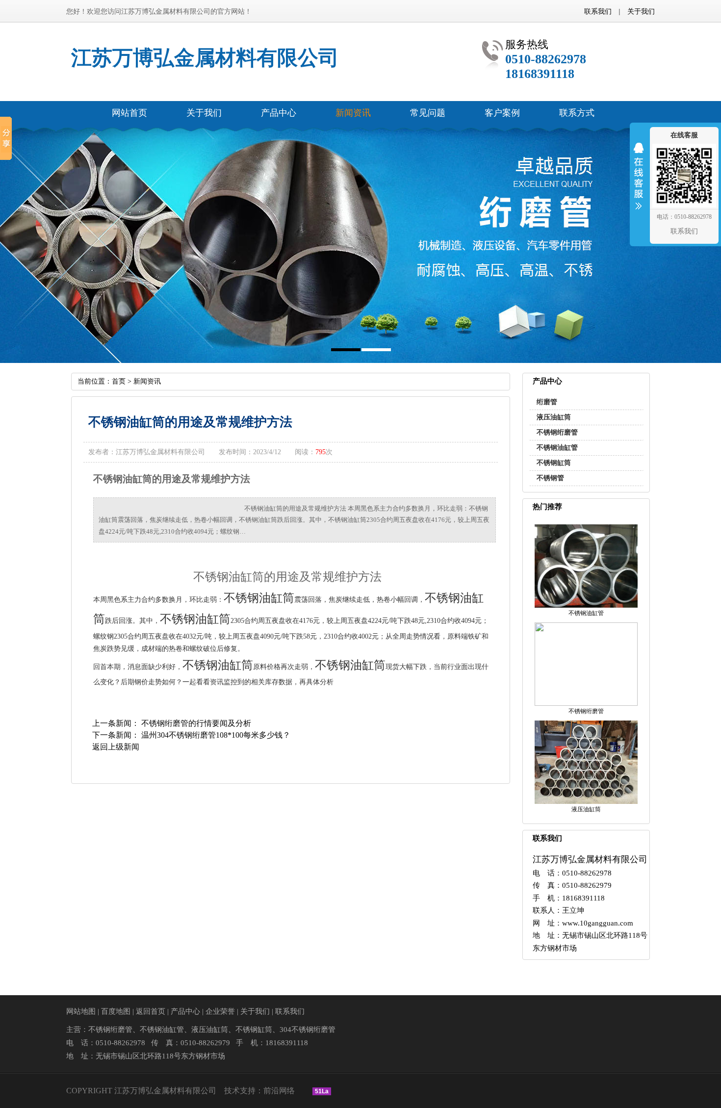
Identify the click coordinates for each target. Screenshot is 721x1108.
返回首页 (150, 1011)
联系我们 (598, 11)
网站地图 (81, 1011)
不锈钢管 (550, 478)
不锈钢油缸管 (557, 447)
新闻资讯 (147, 381)
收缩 (638, 182)
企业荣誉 (220, 1011)
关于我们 (641, 11)
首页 (119, 381)
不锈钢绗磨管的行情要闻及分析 (196, 723)
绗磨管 (547, 402)
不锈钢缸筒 (554, 462)
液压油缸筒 (554, 417)
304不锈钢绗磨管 (307, 1029)
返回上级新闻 (115, 747)
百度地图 (115, 1011)
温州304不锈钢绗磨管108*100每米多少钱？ (215, 735)
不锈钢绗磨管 (557, 432)
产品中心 (185, 1011)
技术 (232, 1090)
